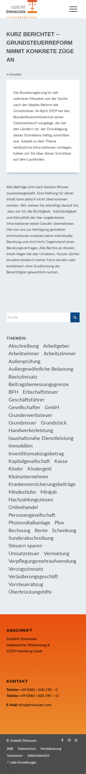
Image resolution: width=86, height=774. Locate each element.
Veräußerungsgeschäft (33, 576)
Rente (41, 530)
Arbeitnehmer (23, 353)
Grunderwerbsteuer (30, 415)
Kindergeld (39, 468)
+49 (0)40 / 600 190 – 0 (39, 690)
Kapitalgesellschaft (29, 461)
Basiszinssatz (22, 376)
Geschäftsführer (26, 399)
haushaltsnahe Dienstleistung (40, 438)
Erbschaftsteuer (40, 392)
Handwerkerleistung (30, 430)
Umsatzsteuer (23, 553)
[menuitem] (73, 9)
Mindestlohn (22, 492)
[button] (8, 765)
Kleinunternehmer (28, 476)
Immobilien (20, 445)
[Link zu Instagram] (69, 740)
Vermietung (56, 553)
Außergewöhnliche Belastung (40, 369)
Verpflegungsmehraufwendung (42, 561)
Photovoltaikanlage (29, 522)
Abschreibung (23, 346)
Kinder (15, 468)
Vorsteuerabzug (25, 584)
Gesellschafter (24, 407)
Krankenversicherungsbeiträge (42, 484)
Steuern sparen (25, 545)
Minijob (48, 492)
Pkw (59, 522)
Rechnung (19, 530)
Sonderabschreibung (30, 538)
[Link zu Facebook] (62, 740)
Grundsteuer (22, 422)
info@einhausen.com (34, 705)
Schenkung (64, 530)
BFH (13, 392)
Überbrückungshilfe (30, 592)
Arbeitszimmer (60, 353)
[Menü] (73, 9)
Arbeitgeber (56, 346)
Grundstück (54, 422)
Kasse (61, 461)
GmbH (52, 407)
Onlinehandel (23, 507)
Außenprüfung (24, 361)
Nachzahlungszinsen (30, 499)
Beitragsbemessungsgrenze (38, 384)
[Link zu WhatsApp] (76, 740)
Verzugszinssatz (25, 569)
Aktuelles (15, 74)
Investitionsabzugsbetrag (36, 453)
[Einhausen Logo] (35, 9)
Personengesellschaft (31, 515)
